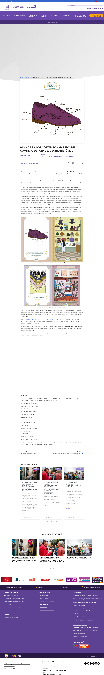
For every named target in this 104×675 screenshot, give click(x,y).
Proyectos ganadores (68, 156)
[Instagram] (88, 8)
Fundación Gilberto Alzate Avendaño (13, 607)
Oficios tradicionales (56, 156)
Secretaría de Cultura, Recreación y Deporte (15, 598)
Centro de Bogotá (45, 156)
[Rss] (98, 663)
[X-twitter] (92, 8)
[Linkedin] (100, 8)
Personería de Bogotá (44, 598)
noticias (25, 77)
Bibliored (7, 614)
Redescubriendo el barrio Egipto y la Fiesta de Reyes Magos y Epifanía (73, 484)
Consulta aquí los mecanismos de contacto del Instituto (85, 595)
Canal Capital (8, 611)
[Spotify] (98, 8)
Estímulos (30, 77)
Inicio (21, 77)
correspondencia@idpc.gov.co (80, 625)
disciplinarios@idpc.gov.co (79, 633)
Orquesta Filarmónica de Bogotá (12, 617)
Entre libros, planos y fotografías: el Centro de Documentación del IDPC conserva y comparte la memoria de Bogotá (29, 486)
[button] (68, 163)
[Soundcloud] (96, 8)
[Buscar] (102, 5)
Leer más (24, 513)
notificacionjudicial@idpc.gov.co (80, 636)
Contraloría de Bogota (44, 595)
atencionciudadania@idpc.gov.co (80, 613)
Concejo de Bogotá (44, 604)
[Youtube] (94, 8)
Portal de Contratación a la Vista (47, 610)
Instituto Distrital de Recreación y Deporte (14, 601)
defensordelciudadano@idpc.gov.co (81, 616)
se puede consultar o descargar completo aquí (41, 319)
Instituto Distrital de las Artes (11, 604)
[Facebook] (90, 8)
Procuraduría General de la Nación (47, 601)
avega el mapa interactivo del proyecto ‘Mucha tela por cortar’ (37, 171)
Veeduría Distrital (43, 607)
